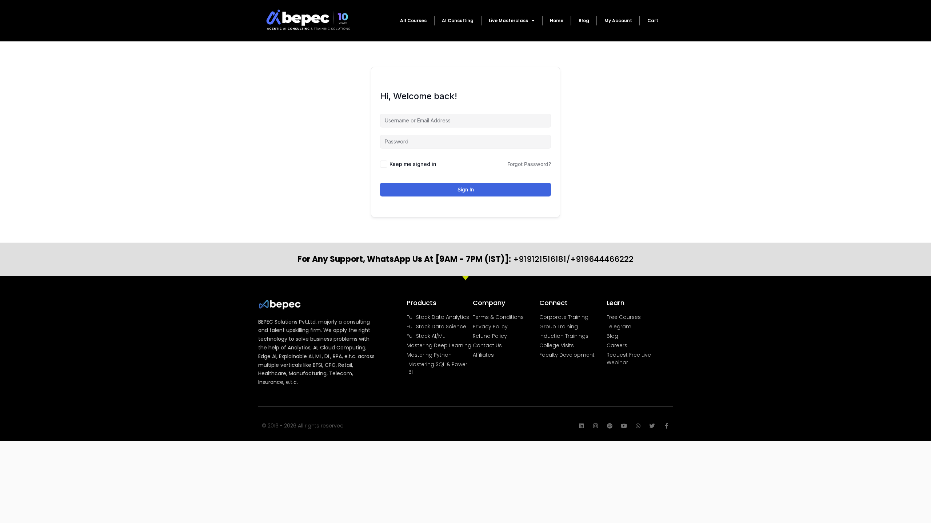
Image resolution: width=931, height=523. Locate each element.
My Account (618, 20)
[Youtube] (624, 426)
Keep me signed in (412, 164)
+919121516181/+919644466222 (465, 259)
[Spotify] (609, 426)
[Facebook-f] (666, 426)
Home (556, 20)
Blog (584, 20)
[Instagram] (595, 426)
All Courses (413, 20)
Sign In (465, 189)
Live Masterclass (508, 20)
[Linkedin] (581, 426)
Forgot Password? (529, 164)
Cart (652, 20)
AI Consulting (458, 20)
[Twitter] (652, 426)
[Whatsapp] (638, 426)
